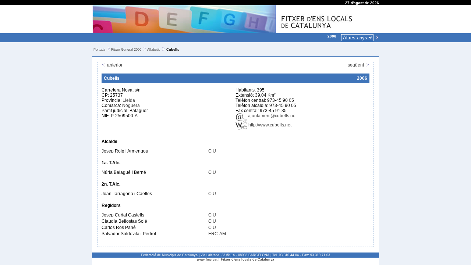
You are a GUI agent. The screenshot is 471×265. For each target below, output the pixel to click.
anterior (114, 65)
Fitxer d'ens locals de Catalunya (247, 259)
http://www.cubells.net (269, 125)
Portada (99, 49)
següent (356, 65)
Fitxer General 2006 (126, 49)
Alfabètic (153, 49)
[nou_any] (377, 37)
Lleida (129, 100)
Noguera (131, 105)
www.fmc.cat (207, 259)
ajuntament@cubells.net (272, 115)
